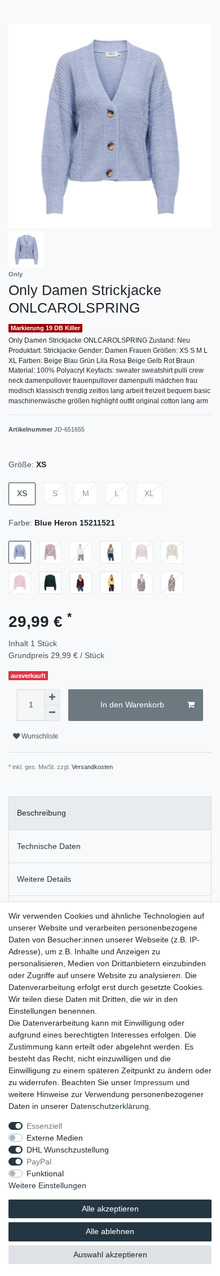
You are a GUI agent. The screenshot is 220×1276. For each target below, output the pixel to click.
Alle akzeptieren (110, 1208)
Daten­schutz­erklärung (110, 1106)
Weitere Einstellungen (47, 1185)
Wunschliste (39, 736)
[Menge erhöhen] (52, 697)
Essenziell (44, 1125)
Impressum (154, 1082)
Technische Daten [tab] (49, 846)
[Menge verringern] (52, 713)
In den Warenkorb (132, 704)
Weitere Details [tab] (44, 879)
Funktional (45, 1173)
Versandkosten (92, 766)
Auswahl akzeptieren (110, 1254)
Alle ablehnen (110, 1231)
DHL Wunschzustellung (68, 1149)
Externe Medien (55, 1137)
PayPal (39, 1161)
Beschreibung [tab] (41, 812)
